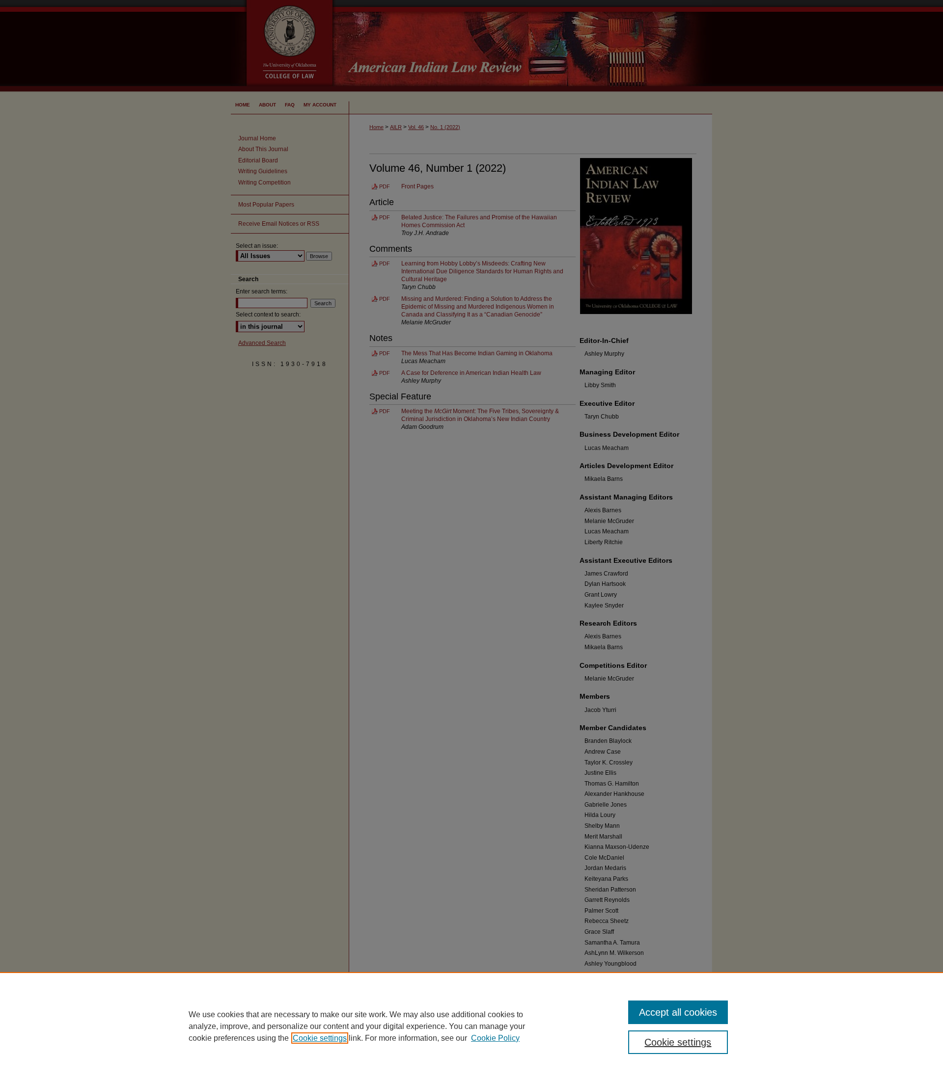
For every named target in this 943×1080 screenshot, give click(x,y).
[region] (471, 1026)
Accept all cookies (678, 1012)
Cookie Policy (495, 1038)
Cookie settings (320, 1038)
